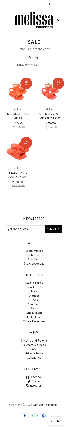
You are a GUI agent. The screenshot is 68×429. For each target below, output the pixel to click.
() (53, 4)
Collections (35, 49)
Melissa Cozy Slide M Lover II (18, 175)
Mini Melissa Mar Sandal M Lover (50, 115)
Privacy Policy (34, 353)
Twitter (36, 381)
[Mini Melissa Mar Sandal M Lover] (50, 91)
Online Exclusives (34, 321)
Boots (34, 308)
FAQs (34, 349)
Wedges (34, 295)
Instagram (35, 385)
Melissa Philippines (45, 404)
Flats (34, 291)
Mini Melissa (34, 312)
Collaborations (34, 255)
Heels (34, 300)
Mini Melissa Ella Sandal (18, 115)
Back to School (34, 283)
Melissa (18, 109)
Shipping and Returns (34, 340)
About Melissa (34, 251)
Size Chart (34, 259)
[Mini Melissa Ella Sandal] (18, 91)
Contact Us (34, 357)
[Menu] (8, 20)
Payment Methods (34, 345)
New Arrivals (34, 287)
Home (21, 49)
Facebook (35, 377)
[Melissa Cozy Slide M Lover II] (18, 151)
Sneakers (34, 304)
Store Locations (34, 263)
